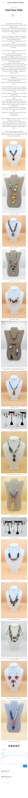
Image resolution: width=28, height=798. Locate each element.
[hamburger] (3, 2)
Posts (15, 15)
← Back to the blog (5, 782)
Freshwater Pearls (4, 772)
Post (25, 766)
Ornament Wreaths (5, 778)
